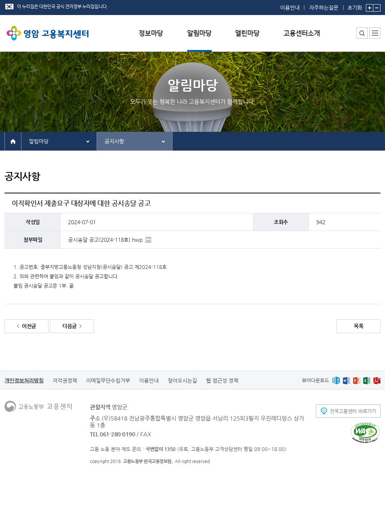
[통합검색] (362, 33)
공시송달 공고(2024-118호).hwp (105, 240)
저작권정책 (65, 380)
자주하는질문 (323, 8)
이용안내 (290, 8)
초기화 (354, 7)
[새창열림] (336, 380)
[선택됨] (199, 39)
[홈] (13, 140)
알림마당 (39, 141)
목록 (358, 326)
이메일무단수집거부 (108, 380)
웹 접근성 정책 (222, 380)
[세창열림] (365, 432)
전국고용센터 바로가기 (353, 411)
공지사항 (114, 141)
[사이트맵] (374, 33)
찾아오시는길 (182, 380)
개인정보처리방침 (24, 380)
